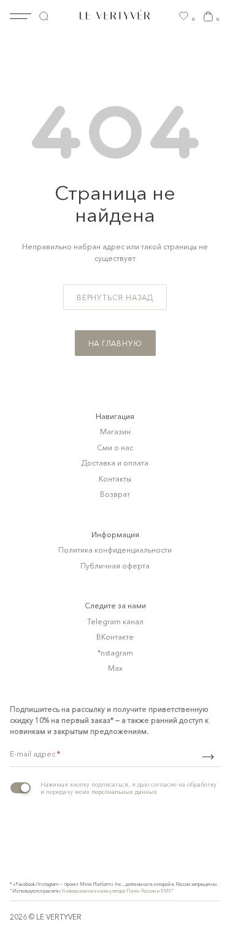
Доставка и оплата (115, 462)
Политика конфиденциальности (115, 549)
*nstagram (115, 652)
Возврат (115, 494)
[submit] (208, 757)
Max (115, 668)
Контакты (115, 478)
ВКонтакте (115, 636)
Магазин (115, 431)
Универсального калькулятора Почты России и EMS (116, 891)
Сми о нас (115, 447)
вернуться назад (115, 297)
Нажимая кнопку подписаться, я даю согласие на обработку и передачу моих (128, 788)
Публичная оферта (115, 565)
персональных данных (124, 792)
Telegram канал (115, 621)
